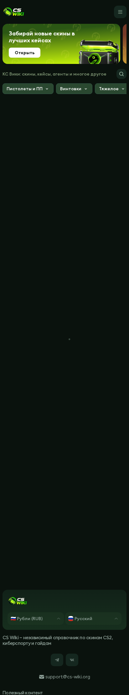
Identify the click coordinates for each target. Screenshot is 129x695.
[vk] (72, 660)
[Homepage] (13, 12)
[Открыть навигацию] (120, 12)
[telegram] (57, 660)
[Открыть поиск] (121, 74)
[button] (28, 89)
